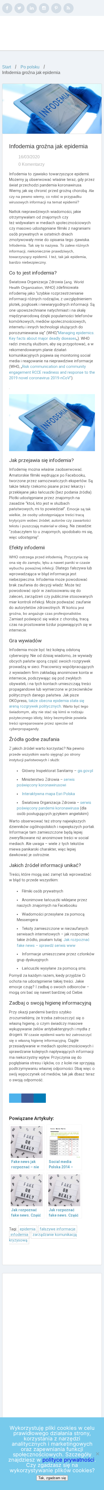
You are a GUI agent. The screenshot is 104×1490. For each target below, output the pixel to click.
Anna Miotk (36, 33)
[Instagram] (44, 8)
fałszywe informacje (57, 1229)
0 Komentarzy (31, 164)
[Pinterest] (56, 8)
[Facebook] (7, 8)
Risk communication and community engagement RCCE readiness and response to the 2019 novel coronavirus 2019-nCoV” (52, 372)
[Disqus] (52, 1345)
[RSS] (68, 8)
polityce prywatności (68, 1460)
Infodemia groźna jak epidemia (48, 146)
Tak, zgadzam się (52, 1478)
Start (6, 67)
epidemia (27, 1229)
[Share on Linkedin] (40, 1098)
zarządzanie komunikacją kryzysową (43, 1237)
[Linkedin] (32, 8)
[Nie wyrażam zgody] (97, 1453)
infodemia (19, 1234)
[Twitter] (19, 8)
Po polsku (30, 67)
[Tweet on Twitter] (15, 1098)
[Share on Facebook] (27, 1098)
